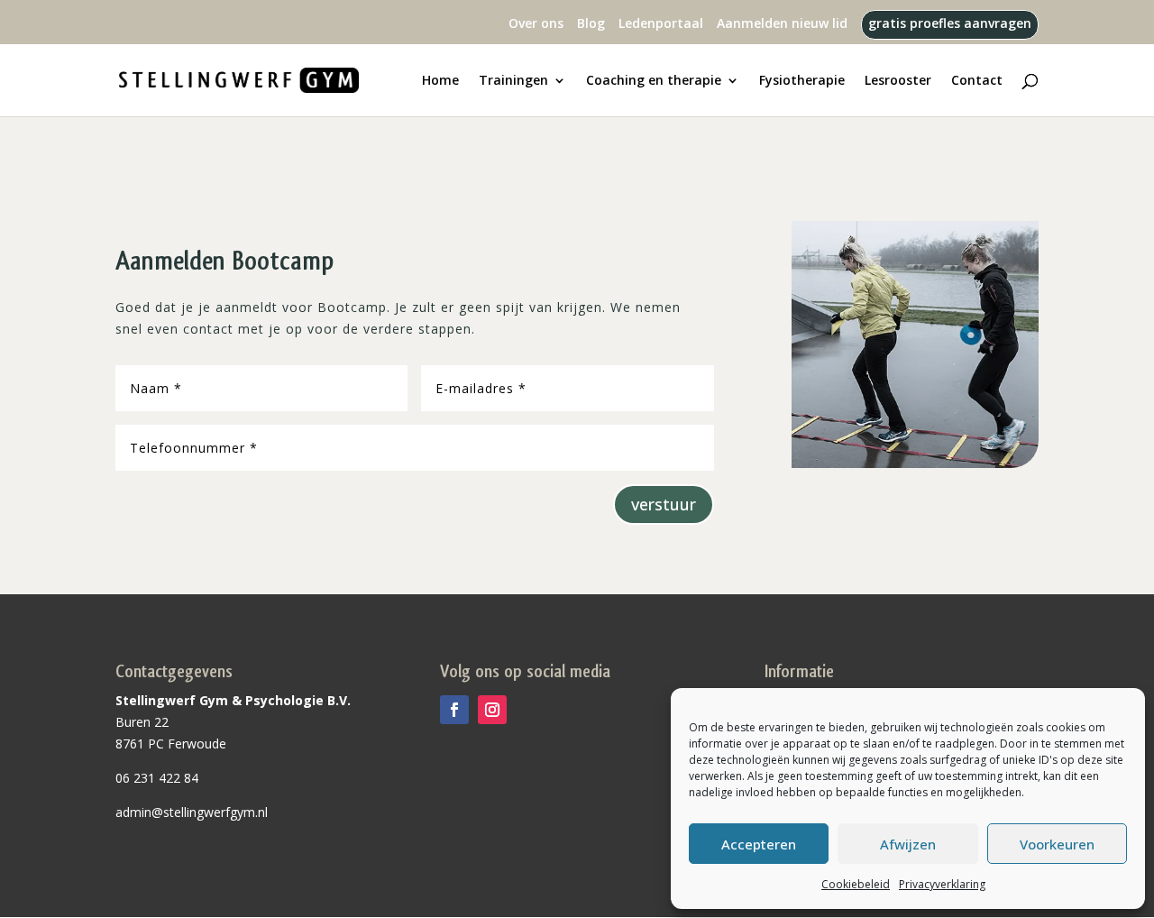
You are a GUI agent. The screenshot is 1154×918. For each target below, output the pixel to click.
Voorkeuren (1057, 844)
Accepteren (758, 844)
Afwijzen (908, 844)
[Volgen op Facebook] (454, 709)
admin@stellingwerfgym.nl (191, 812)
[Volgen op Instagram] (492, 709)
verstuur (663, 504)
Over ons (535, 24)
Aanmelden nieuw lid (782, 24)
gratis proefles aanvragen (949, 24)
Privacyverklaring (942, 884)
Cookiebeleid (855, 884)
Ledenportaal (660, 24)
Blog (591, 24)
